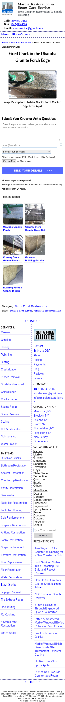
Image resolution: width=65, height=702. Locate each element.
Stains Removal (10, 414)
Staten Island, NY (44, 428)
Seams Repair (9, 407)
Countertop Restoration (15, 480)
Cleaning (6, 332)
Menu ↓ (6, 34)
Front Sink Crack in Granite (46, 635)
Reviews (39, 374)
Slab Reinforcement (12, 518)
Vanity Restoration (12, 488)
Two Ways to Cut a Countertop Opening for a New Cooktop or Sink (49, 552)
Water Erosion (9, 444)
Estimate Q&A (42, 351)
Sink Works (7, 495)
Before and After (21, 311)
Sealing (5, 422)
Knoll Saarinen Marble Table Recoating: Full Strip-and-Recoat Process (47, 568)
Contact (38, 346)
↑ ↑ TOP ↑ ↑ (32, 320)
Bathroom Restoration (14, 465)
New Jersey (41, 437)
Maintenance (8, 436)
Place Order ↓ (21, 34)
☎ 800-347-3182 (44, 389)
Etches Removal (10, 377)
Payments (40, 364)
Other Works (8, 633)
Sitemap (38, 378)
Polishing (6, 355)
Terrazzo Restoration (13, 555)
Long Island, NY (43, 433)
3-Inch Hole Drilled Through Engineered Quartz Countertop (47, 608)
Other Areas (41, 441)
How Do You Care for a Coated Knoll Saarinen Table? (48, 583)
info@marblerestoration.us (48, 399)
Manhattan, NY (42, 411)
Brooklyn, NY (41, 416)
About (37, 355)
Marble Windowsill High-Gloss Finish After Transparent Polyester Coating (49, 649)
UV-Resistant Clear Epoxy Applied (46, 663)
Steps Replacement (12, 547)
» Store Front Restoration (9, 624)
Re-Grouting (8, 607)
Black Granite (8, 585)
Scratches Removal (12, 384)
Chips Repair (8, 392)
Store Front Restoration (31, 306)
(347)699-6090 (19, 24)
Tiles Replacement (12, 562)
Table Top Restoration (14, 503)
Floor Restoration (11, 570)
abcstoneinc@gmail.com (28, 28)
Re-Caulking (8, 614)
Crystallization (9, 369)
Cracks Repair (9, 399)
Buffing (5, 362)
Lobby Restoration (12, 540)
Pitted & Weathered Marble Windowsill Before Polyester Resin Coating (49, 622)
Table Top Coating (11, 510)
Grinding (6, 340)
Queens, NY (41, 420)
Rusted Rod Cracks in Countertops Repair (47, 674)
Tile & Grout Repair (12, 600)
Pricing (38, 360)
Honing (5, 347)
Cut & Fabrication (11, 429)
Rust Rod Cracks (11, 458)
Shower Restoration (12, 473)
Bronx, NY (39, 424)
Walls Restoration (11, 577)
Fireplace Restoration (13, 525)
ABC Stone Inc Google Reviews (48, 596)
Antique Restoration (13, 532)
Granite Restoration (47, 311)
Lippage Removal (11, 592)
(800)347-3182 (19, 20)
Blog (36, 369)
